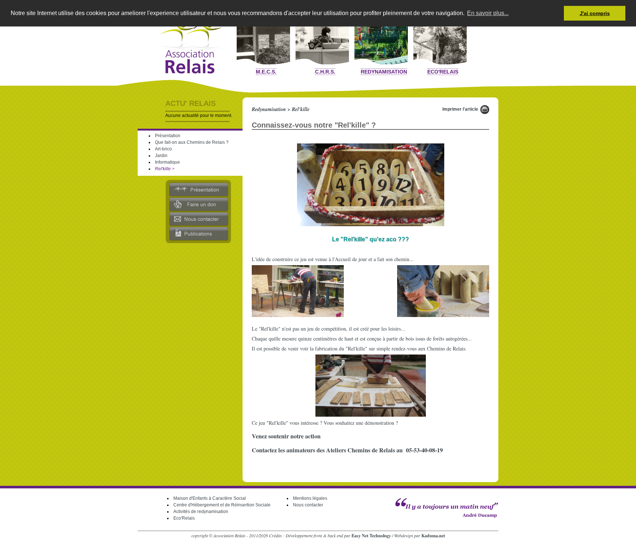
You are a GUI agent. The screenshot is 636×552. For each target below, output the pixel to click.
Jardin (161, 155)
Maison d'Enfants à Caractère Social (209, 498)
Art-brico (163, 149)
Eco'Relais (442, 72)
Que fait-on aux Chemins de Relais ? (192, 142)
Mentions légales (310, 498)
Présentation (167, 135)
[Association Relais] (187, 44)
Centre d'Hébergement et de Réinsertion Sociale (222, 505)
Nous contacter (308, 505)
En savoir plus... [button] (488, 13)
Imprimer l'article (460, 109)
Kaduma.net (433, 536)
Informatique (167, 162)
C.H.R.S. (325, 72)
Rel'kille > (164, 168)
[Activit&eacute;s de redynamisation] (381, 38)
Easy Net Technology (371, 536)
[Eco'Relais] (440, 38)
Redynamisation (384, 72)
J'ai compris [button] (595, 13)
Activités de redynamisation (200, 511)
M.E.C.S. (266, 72)
